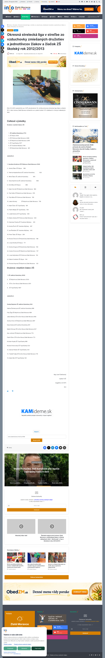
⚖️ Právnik (29, 1)
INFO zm (12, 53)
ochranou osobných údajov (92, 621)
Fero (81, 193)
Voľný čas (36, 16)
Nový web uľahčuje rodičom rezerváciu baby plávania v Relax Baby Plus (36, 470)
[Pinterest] (2, 37)
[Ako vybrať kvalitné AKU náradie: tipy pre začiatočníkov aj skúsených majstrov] (37, 557)
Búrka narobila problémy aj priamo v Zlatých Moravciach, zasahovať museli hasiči (15, 565)
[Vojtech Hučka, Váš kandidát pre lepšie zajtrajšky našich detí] (77, 168)
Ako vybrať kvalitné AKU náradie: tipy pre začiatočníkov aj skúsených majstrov (36, 565)
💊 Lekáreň (51, 1)
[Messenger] (56, 447)
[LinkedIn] (52, 447)
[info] (17, 8)
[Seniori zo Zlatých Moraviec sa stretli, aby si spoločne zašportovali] (57, 557)
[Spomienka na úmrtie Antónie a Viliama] (77, 176)
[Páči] (7, 391)
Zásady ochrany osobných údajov (58, 655)
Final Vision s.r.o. (17, 653)
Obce (74, 16)
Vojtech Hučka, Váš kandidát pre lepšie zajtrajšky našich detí (89, 168)
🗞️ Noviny (36, 1)
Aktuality (25, 16)
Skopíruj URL (36, 440)
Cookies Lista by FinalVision (10, 652)
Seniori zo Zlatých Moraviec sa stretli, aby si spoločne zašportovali (56, 565)
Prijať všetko (38, 648)
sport (37, 431)
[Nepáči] (12, 391)
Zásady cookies (8, 644)
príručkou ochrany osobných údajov (43, 499)
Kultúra (53, 16)
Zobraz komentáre (36, 577)
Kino (60, 16)
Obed (67, 16)
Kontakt (82, 16)
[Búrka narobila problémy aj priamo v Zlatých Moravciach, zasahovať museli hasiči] (16, 557)
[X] (48, 447)
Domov (9, 16)
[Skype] (2, 40)
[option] (37, 470)
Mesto (17, 16)
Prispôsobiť (10, 648)
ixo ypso (82, 207)
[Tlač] (64, 447)
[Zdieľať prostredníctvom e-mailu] (60, 447)
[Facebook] (44, 447)
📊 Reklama (22, 1)
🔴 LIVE (58, 1)
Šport (16, 30)
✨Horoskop (44, 1)
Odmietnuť (24, 648)
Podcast (45, 16)
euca (81, 200)
